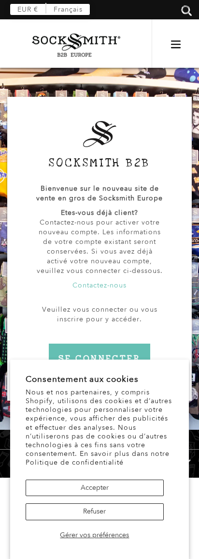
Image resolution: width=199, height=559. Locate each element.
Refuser (94, 511)
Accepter (95, 487)
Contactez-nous (99, 285)
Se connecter (99, 358)
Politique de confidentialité (75, 462)
